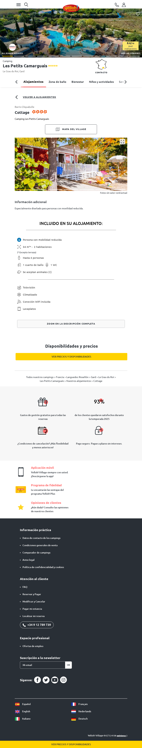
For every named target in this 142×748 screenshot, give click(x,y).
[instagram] (63, 679)
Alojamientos (33, 81)
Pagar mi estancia (32, 608)
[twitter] (46, 679)
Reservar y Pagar (32, 594)
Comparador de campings (36, 552)
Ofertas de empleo (33, 646)
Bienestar (78, 81)
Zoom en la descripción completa (71, 323)
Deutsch (83, 718)
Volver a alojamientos (39, 97)
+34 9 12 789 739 (39, 624)
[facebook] (37, 679)
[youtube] (54, 679)
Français (83, 704)
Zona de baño (57, 81)
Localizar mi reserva (34, 616)
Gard (21, 71)
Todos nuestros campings (40, 377)
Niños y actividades (101, 81)
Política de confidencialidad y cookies (43, 567)
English (26, 711)
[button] (16, 82)
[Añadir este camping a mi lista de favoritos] (138, 14)
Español (26, 704)
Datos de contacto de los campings (41, 538)
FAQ (25, 587)
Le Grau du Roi (10, 71)
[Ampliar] (122, 141)
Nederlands (84, 711)
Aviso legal (28, 559)
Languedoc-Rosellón (77, 377)
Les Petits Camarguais (52, 381)
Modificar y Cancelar (34, 601)
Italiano (26, 718)
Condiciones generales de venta (40, 545)
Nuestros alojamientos (78, 381)
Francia (60, 377)
